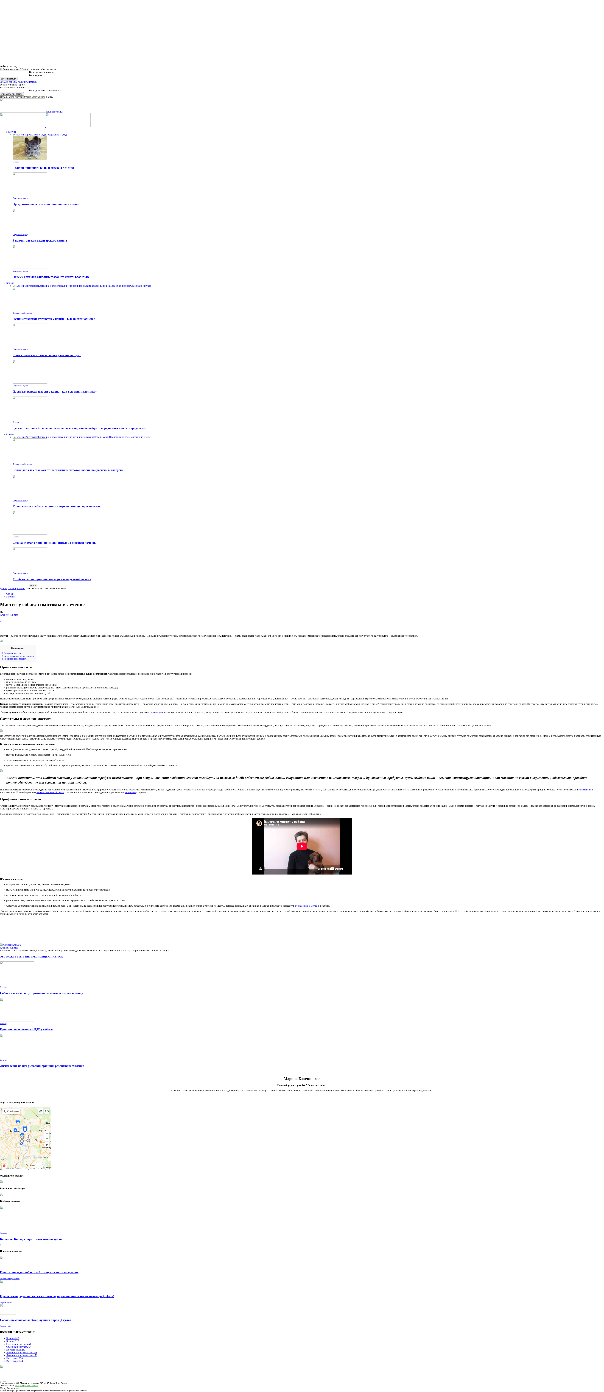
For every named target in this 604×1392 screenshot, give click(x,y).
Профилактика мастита (15, 658)
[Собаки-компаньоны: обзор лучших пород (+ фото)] (8, 1313)
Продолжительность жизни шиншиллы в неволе (46, 204)
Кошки (10, 283)
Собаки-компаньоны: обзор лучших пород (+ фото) (35, 1320)
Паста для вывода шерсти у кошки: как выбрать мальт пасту (55, 391)
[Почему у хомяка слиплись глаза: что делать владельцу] (30, 268)
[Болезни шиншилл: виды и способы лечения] (30, 158)
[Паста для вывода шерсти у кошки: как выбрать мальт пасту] (30, 382)
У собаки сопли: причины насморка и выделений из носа (52, 579)
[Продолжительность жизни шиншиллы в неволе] (30, 195)
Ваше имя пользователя (41, 72)
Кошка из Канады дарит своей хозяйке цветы (31, 1239)
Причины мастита (12, 653)
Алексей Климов (9, 614)
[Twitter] (16, 625)
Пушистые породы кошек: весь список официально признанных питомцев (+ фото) (57, 1296)
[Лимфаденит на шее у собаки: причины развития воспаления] (17, 1057)
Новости (3, 1233)
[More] (50, 625)
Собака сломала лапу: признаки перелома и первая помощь (54, 542)
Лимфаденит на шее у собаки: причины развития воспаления (42, 1065)
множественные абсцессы (50, 792)
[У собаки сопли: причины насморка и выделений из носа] (30, 570)
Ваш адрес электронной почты (45, 90)
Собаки (10, 434)
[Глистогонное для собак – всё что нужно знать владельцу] (8, 1266)
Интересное (31, 285)
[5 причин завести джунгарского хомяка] (30, 231)
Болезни (21, 134)
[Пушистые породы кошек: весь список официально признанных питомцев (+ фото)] (8, 1290)
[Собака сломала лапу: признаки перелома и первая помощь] (30, 533)
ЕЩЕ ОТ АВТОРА (52, 956)
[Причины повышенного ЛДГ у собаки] (17, 1020)
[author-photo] (10, 945)
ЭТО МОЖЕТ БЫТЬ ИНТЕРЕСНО (20, 956)
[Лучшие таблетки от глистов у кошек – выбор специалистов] (30, 310)
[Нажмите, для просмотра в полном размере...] (302, 641)
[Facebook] (5, 625)
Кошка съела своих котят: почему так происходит (47, 355)
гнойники (130, 792)
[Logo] (23, 126)
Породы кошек (102, 285)
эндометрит (157, 712)
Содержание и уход (56, 134)
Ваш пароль (35, 75)
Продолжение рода (35, 134)
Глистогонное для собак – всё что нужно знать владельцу (39, 1272)
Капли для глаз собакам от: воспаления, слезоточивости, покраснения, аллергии (68, 470)
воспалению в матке (306, 905)
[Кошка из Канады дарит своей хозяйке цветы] (25, 1230)
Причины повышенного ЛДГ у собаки (26, 1029)
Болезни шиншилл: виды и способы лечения (43, 167)
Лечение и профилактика (80, 285)
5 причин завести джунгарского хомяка (40, 240)
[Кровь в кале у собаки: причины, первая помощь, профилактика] (30, 497)
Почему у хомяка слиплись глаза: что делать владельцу (51, 276)
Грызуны (11, 131)
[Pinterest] (28, 625)
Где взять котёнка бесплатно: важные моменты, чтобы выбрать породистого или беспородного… (79, 428)
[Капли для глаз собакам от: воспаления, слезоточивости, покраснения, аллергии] (30, 461)
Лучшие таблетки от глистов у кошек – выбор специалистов (54, 318)
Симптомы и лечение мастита (18, 656)
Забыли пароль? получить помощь (18, 81)
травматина (585, 789)
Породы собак (101, 437)
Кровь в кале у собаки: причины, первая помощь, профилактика (57, 506)
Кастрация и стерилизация (52, 285)
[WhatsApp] (39, 625)
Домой (3, 588)
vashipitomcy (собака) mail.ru (26, 1385)
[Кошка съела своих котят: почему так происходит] (30, 346)
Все (15, 134)
